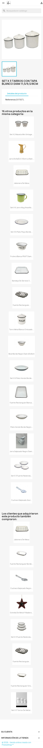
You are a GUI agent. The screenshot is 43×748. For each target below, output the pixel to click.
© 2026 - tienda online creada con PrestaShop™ (16, 743)
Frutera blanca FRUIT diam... (21, 256)
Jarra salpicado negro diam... (21, 451)
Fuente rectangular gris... (21, 686)
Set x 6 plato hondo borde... (21, 378)
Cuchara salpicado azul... (21, 500)
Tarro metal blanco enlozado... (21, 329)
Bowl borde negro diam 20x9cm (21, 354)
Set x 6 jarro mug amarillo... (21, 207)
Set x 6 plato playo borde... (21, 232)
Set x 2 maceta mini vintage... (21, 134)
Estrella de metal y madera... (21, 612)
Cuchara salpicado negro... (21, 588)
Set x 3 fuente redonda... (21, 476)
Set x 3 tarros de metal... (21, 710)
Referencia (10, 99)
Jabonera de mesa (21, 183)
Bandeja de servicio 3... (21, 281)
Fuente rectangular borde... (21, 564)
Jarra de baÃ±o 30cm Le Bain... (21, 159)
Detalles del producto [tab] (17, 93)
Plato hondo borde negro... (21, 427)
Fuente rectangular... (21, 305)
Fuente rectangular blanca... (21, 403)
